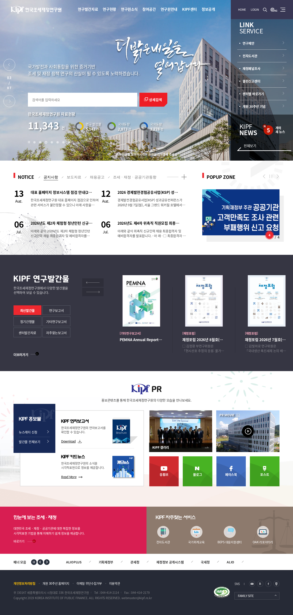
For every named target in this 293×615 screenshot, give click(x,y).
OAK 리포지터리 (263, 542)
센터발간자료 (27, 332)
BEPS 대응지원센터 (229, 542)
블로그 (197, 474)
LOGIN (255, 9)
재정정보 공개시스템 (170, 562)
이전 (265, 176)
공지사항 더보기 (184, 176)
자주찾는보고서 (56, 332)
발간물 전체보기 (29, 441)
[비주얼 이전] (9, 66)
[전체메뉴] (282, 9)
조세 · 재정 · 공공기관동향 (134, 177)
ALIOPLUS (74, 562)
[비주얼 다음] (9, 102)
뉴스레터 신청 (28, 432)
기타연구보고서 (56, 321)
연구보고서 (56, 310)
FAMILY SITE (246, 596)
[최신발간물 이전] (93, 282)
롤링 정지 (271, 176)
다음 (276, 176)
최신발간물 (27, 310)
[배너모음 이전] (40, 562)
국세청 (205, 562)
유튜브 (164, 474)
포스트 (264, 474)
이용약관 (114, 583)
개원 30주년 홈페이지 (55, 583)
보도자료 (74, 177)
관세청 (134, 562)
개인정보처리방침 (24, 583)
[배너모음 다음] (47, 562)
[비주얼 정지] (30, 142)
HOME (242, 9)
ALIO (230, 562)
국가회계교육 (196, 542)
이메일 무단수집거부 (89, 583)
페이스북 (231, 474)
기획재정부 (106, 562)
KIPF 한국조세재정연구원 (36, 9)
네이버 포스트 (276, 584)
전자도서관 (163, 542)
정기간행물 (27, 321)
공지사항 (51, 177)
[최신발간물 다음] (93, 292)
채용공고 (97, 177)
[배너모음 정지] (34, 562)
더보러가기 (21, 354)
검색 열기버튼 (265, 9)
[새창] (273, 9)
